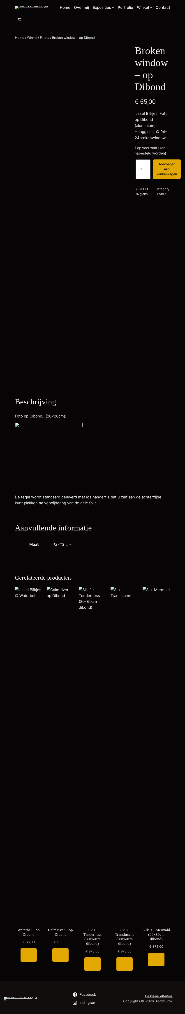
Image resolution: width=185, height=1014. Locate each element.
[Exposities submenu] (113, 7)
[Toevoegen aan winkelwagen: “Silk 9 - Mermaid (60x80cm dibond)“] (156, 959)
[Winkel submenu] (151, 7)
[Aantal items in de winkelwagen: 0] (19, 19)
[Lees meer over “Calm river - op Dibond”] (60, 955)
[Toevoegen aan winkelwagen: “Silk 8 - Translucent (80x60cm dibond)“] (124, 964)
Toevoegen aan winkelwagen (167, 169)
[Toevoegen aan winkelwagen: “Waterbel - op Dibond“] (29, 955)
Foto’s (161, 194)
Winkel (32, 37)
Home (19, 37)
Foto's (44, 37)
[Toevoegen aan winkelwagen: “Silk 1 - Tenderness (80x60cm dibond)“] (92, 964)
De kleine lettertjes (159, 996)
